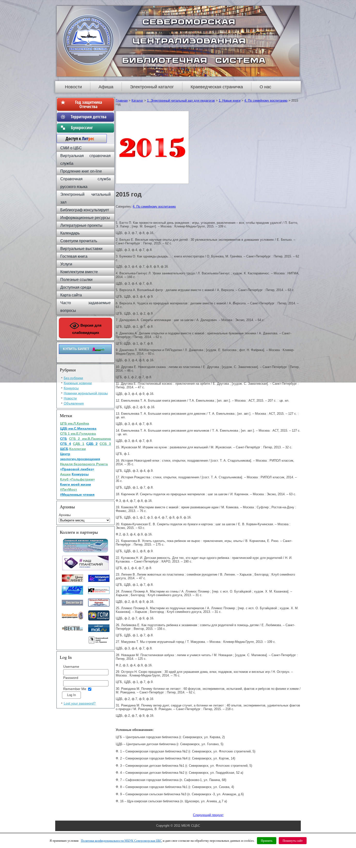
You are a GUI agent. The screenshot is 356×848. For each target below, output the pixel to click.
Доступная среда (75, 287)
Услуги (66, 264)
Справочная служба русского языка (85, 183)
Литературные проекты (81, 225)
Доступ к (77, 138)
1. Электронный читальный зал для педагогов (181, 100)
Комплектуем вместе (79, 272)
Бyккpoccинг (88, 127)
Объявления (74, 403)
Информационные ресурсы (85, 218)
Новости (73, 86)
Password (70, 678)
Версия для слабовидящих (87, 329)
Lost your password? (80, 703)
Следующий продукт (208, 815)
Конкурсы (71, 388)
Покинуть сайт (293, 840)
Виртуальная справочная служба (85, 159)
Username (71, 666)
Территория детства (88, 117)
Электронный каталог (152, 86)
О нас (265, 86)
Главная (122, 100)
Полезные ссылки (76, 280)
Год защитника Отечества (88, 104)
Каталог (137, 100)
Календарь (70, 233)
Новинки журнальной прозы (86, 393)
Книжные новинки (78, 383)
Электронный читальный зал (85, 198)
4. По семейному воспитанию (265, 100)
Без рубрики (73, 378)
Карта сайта (71, 295)
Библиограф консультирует (84, 210)
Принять (266, 840)
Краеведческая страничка (217, 86)
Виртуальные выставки (81, 249)
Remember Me (74, 689)
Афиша (106, 86)
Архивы (65, 515)
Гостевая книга (73, 256)
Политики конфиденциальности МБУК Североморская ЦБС (121, 840)
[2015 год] (153, 184)
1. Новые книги (229, 100)
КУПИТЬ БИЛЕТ (76, 349)
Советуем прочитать (78, 241)
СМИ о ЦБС (71, 148)
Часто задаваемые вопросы (85, 307)
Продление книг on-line (81, 171)
